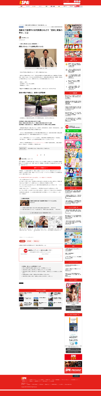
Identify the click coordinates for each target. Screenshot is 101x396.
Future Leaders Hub (68, 384)
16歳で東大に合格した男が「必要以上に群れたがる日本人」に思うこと (38, 276)
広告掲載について (24, 379)
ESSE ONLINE (35, 384)
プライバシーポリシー (65, 379)
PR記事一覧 (48, 379)
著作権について (25, 381)
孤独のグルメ (47, 384)
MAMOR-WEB (54, 384)
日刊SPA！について (32, 379)
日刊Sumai (41, 384)
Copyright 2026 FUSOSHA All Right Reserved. (29, 386)
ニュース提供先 (41, 379)
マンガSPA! (61, 384)
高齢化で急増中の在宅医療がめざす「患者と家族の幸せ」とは (33, 245)
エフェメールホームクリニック (38, 142)
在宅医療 (22, 241)
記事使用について (38, 381)
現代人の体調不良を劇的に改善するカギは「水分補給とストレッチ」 (37, 267)
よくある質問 (51, 381)
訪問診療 (29, 241)
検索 (79, 4)
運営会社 (31, 381)
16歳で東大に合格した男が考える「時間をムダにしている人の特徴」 (37, 269)
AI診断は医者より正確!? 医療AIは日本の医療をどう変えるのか (36, 274)
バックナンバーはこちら (73, 311)
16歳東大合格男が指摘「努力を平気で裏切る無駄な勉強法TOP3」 (39, 207)
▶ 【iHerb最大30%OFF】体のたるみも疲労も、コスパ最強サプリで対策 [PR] (35, 177)
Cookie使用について (74, 379)
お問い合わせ (45, 381)
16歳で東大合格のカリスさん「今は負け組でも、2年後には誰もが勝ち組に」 (41, 209)
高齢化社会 (36, 241)
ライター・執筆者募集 (56, 379)
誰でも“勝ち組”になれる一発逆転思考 (29, 43)
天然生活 (28, 384)
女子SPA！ (23, 384)
